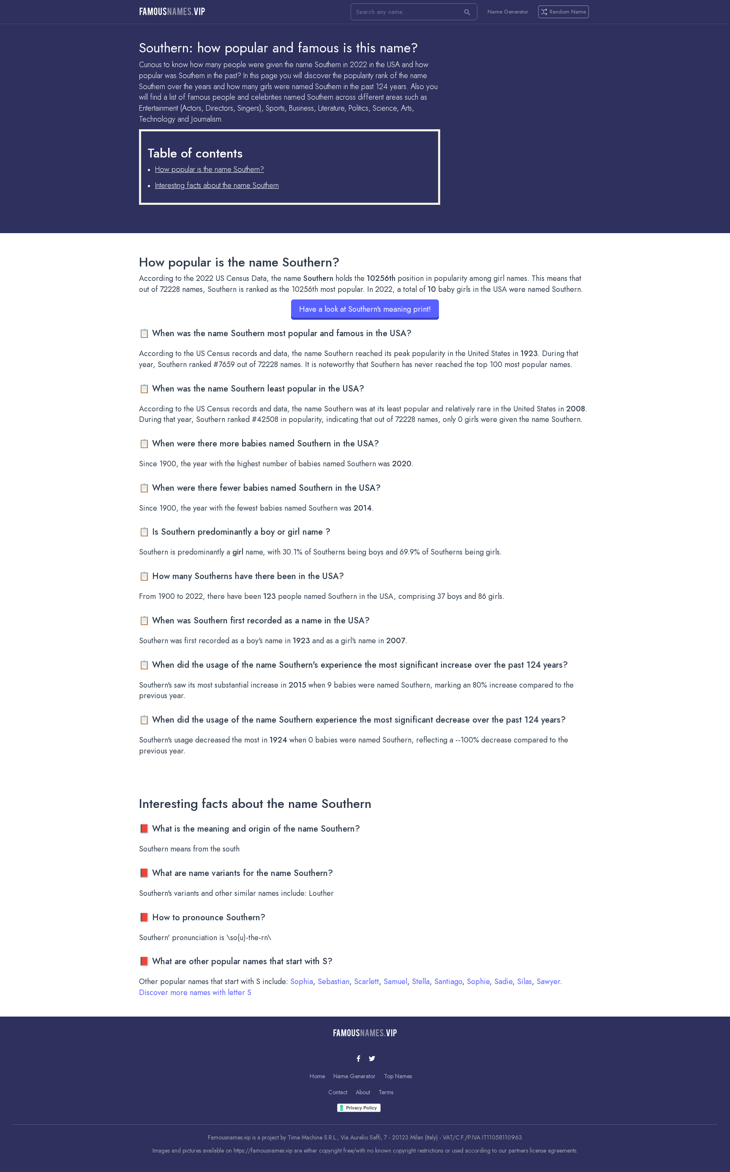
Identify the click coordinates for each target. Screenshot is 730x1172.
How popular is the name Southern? (209, 169)
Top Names (398, 1076)
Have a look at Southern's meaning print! (365, 309)
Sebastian (333, 981)
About (363, 1092)
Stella (421, 981)
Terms (386, 1092)
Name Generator (508, 12)
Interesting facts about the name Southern (217, 185)
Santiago (448, 981)
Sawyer (548, 981)
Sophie (478, 981)
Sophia (301, 981)
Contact (337, 1092)
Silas (524, 981)
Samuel (395, 981)
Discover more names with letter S (195, 992)
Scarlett (366, 981)
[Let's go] (467, 12)
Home (317, 1076)
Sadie (503, 981)
